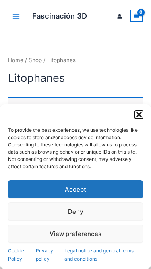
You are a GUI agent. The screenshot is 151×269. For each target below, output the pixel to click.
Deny (75, 211)
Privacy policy (44, 255)
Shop (35, 60)
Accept (75, 189)
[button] (139, 115)
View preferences (75, 234)
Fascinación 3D (59, 15)
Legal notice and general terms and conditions (99, 255)
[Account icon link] (119, 16)
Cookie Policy (16, 255)
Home (15, 60)
